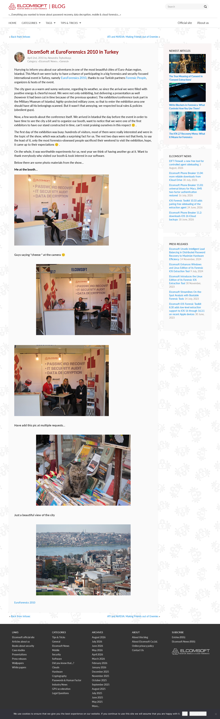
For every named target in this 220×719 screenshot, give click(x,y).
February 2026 (99, 663)
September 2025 (100, 684)
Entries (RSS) (178, 637)
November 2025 (100, 675)
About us (203, 23)
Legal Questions (60, 693)
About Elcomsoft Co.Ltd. (145, 641)
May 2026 (97, 650)
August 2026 (99, 637)
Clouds (55, 667)
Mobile (55, 650)
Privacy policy (198, 713)
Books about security (23, 645)
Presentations (19, 654)
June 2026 (97, 645)
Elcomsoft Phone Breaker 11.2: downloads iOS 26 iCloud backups (185, 216)
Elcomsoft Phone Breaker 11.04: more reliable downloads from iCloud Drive (186, 176)
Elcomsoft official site (23, 637)
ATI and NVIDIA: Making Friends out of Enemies (132, 36)
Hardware (57, 671)
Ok (184, 713)
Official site (185, 23)
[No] (215, 714)
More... (95, 706)
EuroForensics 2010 (73, 78)
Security (56, 654)
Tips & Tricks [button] (69, 22)
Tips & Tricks (58, 637)
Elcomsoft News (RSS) (183, 641)
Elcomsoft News (48, 61)
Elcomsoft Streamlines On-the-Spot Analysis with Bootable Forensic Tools (185, 295)
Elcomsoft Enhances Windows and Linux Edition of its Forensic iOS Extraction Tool (186, 268)
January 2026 (99, 667)
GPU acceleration (61, 688)
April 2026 (97, 654)
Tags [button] (49, 22)
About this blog (140, 637)
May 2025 (97, 701)
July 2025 (97, 693)
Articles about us (21, 641)
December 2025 (100, 671)
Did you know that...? (63, 663)
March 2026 (98, 658)
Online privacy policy (143, 645)
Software (57, 658)
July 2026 (97, 641)
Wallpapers (18, 663)
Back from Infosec (20, 36)
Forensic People (136, 78)
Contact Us (138, 650)
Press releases (19, 658)
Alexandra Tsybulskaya (59, 57)
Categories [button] (29, 22)
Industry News (59, 684)
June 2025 (97, 697)
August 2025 (99, 688)
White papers (19, 667)
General (64, 61)
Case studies (18, 650)
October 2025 (99, 680)
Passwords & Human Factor (66, 680)
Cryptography (59, 675)
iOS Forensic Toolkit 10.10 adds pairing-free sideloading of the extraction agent (185, 204)
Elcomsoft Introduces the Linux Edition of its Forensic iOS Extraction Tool (185, 280)
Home (12, 22)
